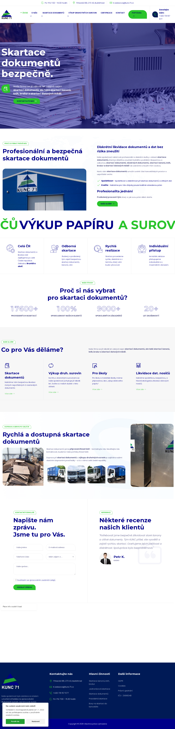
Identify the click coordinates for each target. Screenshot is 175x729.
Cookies (121, 685)
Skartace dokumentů (98, 693)
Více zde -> (10, 393)
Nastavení (36, 721)
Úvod (25, 13)
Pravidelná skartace (98, 698)
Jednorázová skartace (99, 689)
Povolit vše (15, 721)
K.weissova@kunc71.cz (123, 3)
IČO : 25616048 (124, 695)
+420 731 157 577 (61, 693)
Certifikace (106, 13)
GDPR (120, 681)
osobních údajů (48, 580)
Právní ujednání (125, 690)
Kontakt (120, 13)
